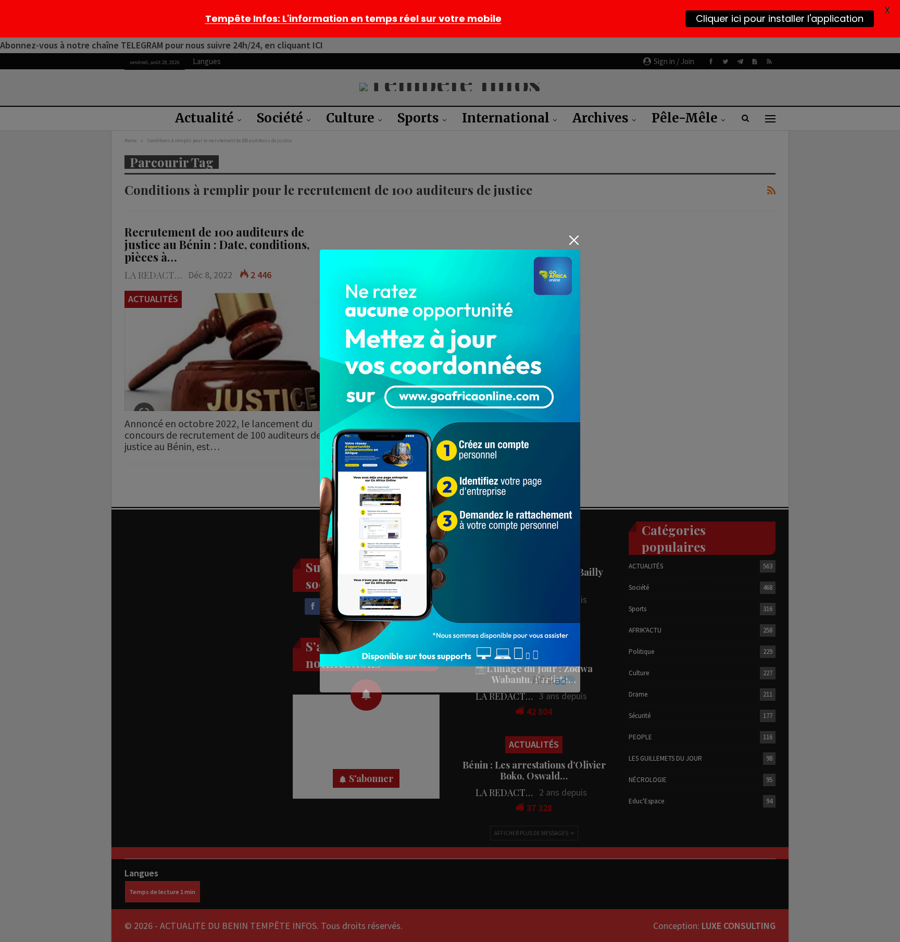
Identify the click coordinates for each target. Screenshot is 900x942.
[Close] (573, 240)
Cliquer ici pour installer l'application (780, 18)
